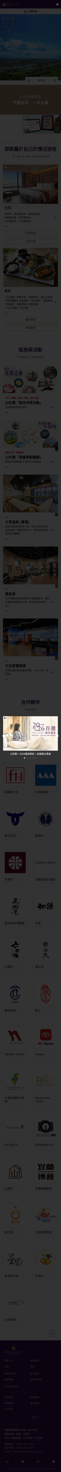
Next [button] (57, 736)
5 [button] (36, 758)
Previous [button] (3, 736)
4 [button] (33, 758)
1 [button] (24, 758)
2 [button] (27, 758)
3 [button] (30, 758)
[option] (30, 736)
